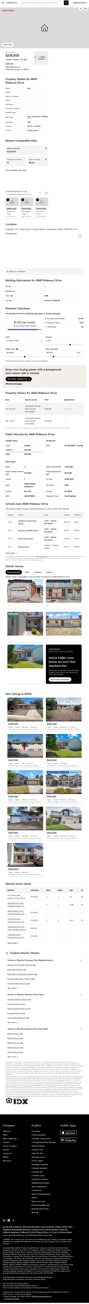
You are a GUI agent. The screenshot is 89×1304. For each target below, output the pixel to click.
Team (5, 1135)
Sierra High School (25, 538)
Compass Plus (37, 1172)
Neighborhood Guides (40, 1183)
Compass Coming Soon (41, 1138)
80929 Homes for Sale (15, 1043)
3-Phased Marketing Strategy (43, 1142)
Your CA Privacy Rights (62, 1232)
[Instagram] (5, 1220)
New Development (39, 1187)
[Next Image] (40, 591)
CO (16, 229)
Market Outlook (38, 1146)
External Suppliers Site (41, 1205)
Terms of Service (47, 1227)
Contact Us (7, 1153)
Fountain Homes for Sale (16, 1004)
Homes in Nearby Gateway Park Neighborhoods (30, 960)
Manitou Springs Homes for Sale (18, 1009)
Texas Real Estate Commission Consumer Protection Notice (24, 1279)
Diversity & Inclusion (40, 1179)
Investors (6, 1142)
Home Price (10, 349)
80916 (26, 69)
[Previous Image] (10, 591)
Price (27, 572)
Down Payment (51, 349)
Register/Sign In (80, 3)
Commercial (36, 1190)
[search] (66, 2)
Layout (49, 572)
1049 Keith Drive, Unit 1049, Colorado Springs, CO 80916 (16, 929)
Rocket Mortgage (53, 313)
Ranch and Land (38, 1201)
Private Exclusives (39, 1135)
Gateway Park (52, 229)
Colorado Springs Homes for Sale (19, 999)
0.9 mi (76, 530)
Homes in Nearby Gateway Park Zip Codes (28, 1029)
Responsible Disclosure (21, 1229)
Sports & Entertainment (41, 1194)
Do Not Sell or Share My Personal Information (21, 1227)
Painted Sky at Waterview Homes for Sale (22, 974)
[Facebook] (9, 1220)
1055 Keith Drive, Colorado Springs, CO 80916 (15, 922)
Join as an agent (10, 1146)
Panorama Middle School (28, 530)
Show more (12, 988)
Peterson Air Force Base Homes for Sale (21, 965)
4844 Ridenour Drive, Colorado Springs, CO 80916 (15, 906)
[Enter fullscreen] (80, 235)
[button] (3, 2)
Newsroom (7, 1161)
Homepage (10, 229)
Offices (6, 1157)
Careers (6, 1150)
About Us (6, 1131)
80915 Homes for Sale (15, 1052)
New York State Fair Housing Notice (16, 1284)
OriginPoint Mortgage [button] (34, 313)
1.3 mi (76, 538)
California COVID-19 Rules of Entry (34, 1232)
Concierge (36, 1131)
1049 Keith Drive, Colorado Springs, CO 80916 (15, 937)
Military (34, 1198)
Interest (48, 337)
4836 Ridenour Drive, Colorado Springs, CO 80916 (15, 914)
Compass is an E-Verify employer (45, 1229)
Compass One (37, 1150)
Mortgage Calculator (40, 1164)
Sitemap (35, 1212)
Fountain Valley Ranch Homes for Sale (21, 979)
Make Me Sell (37, 1153)
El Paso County (32, 130)
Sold (28, 88)
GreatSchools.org (41, 556)
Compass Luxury (38, 1157)
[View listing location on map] (41, 58)
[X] (14, 1220)
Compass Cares (38, 1175)
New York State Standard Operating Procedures (20, 1286)
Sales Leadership (10, 1138)
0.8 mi (76, 547)
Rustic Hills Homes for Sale (16, 970)
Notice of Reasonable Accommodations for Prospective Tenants (26, 1288)
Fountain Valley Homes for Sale (18, 983)
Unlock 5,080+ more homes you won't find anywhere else (62, 661)
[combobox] (42, 3)
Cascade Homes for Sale (16, 1013)
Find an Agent (37, 1161)
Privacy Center (61, 1227)
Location (37, 572)
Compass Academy (39, 1168)
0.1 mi (76, 522)
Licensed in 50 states (11, 1299)
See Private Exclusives (60, 679)
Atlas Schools (23, 547)
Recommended (14, 572)
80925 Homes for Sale (15, 1038)
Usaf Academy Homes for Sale (18, 1018)
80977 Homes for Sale (15, 1034)
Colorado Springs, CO (14, 69)
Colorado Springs (38, 229)
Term (8, 337)
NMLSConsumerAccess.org (41, 1296)
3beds (8, 60)
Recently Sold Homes (40, 1209)
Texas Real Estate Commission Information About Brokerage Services (27, 1277)
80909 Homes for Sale (15, 1048)
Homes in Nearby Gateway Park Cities (26, 994)
